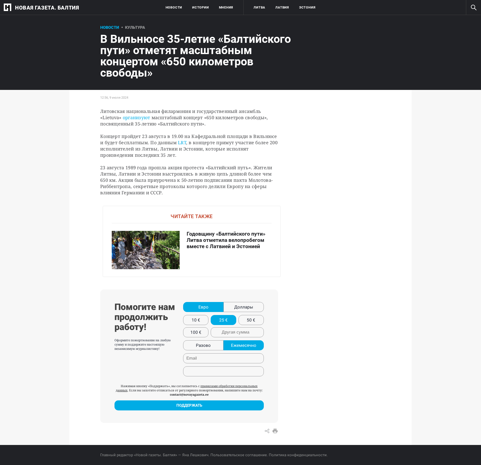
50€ (251, 320)
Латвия (282, 7)
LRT (181, 142)
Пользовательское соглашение (238, 455)
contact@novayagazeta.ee (189, 394)
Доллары (243, 306)
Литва (259, 7)
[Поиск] (473, 7)
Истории (200, 7)
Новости (174, 7)
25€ (223, 320)
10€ (196, 320)
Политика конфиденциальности (298, 455)
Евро (203, 306)
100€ (195, 332)
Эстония (307, 7)
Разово (203, 345)
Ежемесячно (243, 345)
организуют (136, 117)
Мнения (226, 7)
